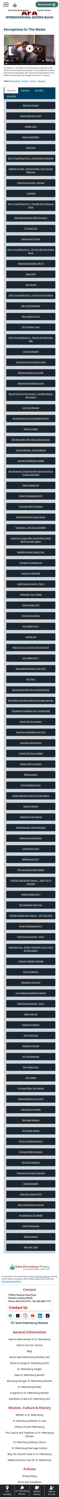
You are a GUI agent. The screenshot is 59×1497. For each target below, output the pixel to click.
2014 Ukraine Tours (31, 327)
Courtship (30, 193)
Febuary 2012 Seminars (31, 764)
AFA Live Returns (30, 971)
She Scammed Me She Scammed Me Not (30, 689)
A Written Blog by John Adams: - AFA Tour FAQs (30, 915)
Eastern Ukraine (30, 806)
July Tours (30, 679)
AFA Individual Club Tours (30, 905)
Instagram (41, 81)
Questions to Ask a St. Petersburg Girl (29, 1398)
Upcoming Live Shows (31, 1109)
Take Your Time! (31, 1247)
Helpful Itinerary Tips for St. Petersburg (29, 1460)
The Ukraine (30, 284)
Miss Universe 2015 (31, 316)
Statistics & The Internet (31, 817)
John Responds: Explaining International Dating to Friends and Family (30, 473)
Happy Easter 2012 (30, 605)
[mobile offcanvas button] (6, 4)
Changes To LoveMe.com (30, 562)
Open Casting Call (31, 485)
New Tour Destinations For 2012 (30, 732)
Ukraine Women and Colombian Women (30, 418)
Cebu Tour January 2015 (31, 1194)
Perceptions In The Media (30, 1215)
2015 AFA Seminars (31, 1162)
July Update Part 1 (31, 658)
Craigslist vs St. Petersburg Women (29, 1392)
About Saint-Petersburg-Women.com (29, 1357)
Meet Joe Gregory (31, 105)
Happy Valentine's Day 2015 (31, 1099)
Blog (29, 1351)
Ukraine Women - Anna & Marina (31, 450)
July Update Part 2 (31, 626)
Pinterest (25, 81)
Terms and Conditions (30, 1482)
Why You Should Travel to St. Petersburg (30, 1454)
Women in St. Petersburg (29, 1414)
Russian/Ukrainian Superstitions (30, 517)
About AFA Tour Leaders (31, 721)
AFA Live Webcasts (30, 1056)
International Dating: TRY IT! (31, 263)
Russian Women (44, 10)
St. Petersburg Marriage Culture (29, 1448)
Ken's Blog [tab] (39, 90)
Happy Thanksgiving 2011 (30, 926)
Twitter (33, 81)
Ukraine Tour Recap (31, 615)
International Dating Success (31, 383)
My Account (45, 4)
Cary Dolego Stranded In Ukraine (31, 993)
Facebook (16, 81)
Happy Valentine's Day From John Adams (30, 795)
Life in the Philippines (30, 305)
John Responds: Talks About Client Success (31, 439)
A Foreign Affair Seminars (30, 506)
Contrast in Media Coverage (31, 961)
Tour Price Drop (31, 1035)
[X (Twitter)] (18, 1316)
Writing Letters (31, 774)
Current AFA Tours (30, 848)
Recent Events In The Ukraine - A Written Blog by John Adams (31, 396)
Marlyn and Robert (30, 137)
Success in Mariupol (31, 573)
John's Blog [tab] (11, 90)
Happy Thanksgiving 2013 (30, 495)
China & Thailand (31, 351)
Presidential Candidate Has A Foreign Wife (30, 711)
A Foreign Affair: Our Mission (31, 1088)
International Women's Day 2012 (31, 668)
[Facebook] (10, 1316)
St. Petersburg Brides (29, 1386)
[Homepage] (15, 4)
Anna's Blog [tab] (11, 96)
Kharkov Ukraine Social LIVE (30, 372)
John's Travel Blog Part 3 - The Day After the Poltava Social (30, 251)
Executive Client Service (31, 742)
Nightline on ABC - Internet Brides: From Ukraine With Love (31, 170)
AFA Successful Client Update (30, 869)
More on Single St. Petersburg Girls (29, 1363)
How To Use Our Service (30, 1345)
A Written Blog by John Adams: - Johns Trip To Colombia (30, 882)
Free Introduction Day (31, 785)
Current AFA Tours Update (31, 753)
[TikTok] (47, 1316)
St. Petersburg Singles (29, 1369)
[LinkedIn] (40, 1316)
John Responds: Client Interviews (31, 827)
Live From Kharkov (30, 407)
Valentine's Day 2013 (30, 982)
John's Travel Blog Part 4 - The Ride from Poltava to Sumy (31, 206)
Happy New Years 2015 (30, 116)
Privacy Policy (29, 1476)
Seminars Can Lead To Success (31, 1173)
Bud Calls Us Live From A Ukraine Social (31, 647)
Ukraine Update (31, 429)
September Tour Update (31, 594)
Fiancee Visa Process (30, 239)
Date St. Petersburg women (29, 1375)
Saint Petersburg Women (18, 10)
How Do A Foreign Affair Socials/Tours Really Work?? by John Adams (30, 540)
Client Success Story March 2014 (31, 362)
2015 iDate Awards (30, 1130)
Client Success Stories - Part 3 (30, 936)
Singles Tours (31, 126)
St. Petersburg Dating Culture (29, 1442)
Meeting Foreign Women (31, 838)
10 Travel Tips (30, 228)
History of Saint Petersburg (29, 1426)
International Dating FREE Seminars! (30, 217)
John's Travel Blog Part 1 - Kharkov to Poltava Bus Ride (31, 339)
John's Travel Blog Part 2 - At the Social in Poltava (31, 295)
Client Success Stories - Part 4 (30, 584)
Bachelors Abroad (31, 1046)
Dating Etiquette (30, 1183)
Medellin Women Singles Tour (30, 552)
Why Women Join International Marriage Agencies (30, 700)
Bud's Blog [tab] (25, 90)
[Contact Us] (29, 1301)
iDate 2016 (31, 274)
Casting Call (30, 636)
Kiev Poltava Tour (31, 1067)
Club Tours (31, 147)
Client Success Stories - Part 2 (30, 1003)
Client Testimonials (30, 1226)
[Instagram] (25, 1316)
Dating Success (31, 1236)
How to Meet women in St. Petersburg (29, 1339)
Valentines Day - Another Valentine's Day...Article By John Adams (31, 949)
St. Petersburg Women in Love (29, 1420)
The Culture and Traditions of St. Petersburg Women (29, 1434)
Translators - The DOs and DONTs (30, 527)
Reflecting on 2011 (30, 859)
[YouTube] (33, 1316)
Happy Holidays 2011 (30, 894)
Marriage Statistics (30, 1120)
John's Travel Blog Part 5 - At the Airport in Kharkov (31, 158)
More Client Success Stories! (31, 1204)
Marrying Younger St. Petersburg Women (29, 1380)
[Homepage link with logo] (29, 1266)
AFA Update (30, 1077)
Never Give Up (30, 1014)
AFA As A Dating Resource (31, 1141)
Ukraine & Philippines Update (30, 460)
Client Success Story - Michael (30, 182)
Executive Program (30, 1024)
